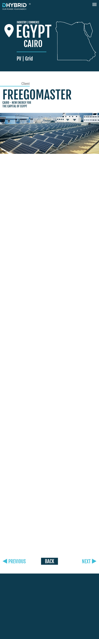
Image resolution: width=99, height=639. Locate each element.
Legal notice (37, 631)
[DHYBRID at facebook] (66, 586)
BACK (49, 561)
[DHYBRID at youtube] (77, 585)
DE (30, 4)
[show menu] (94, 5)
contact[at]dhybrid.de (12, 597)
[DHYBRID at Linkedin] (83, 586)
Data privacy (49, 631)
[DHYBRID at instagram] (71, 585)
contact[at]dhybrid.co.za (13, 623)
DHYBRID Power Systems (14, 6)
